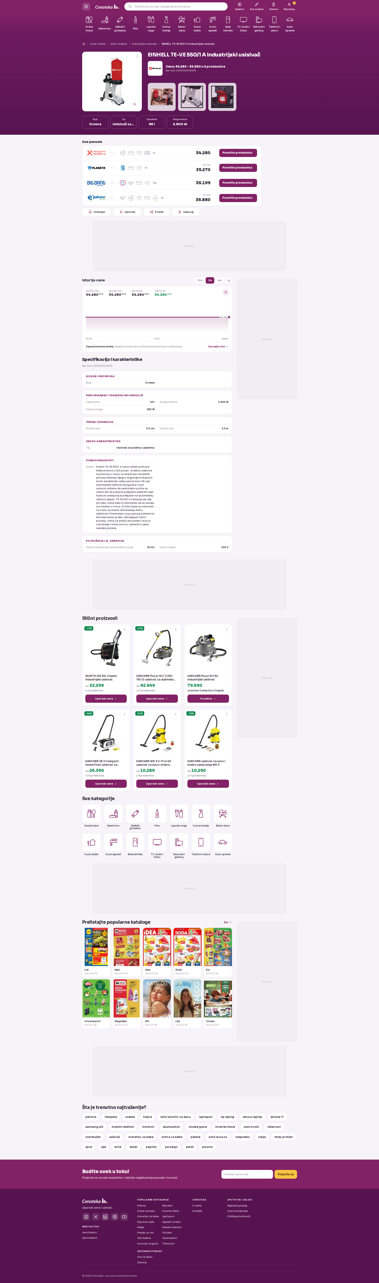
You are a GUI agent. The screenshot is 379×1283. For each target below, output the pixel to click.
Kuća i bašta (98, 44)
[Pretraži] (130, 6)
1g (228, 280)
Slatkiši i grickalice (135, 827)
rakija (262, 1137)
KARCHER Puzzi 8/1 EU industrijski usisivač (202, 677)
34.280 (203, 152)
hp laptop (227, 1117)
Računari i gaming (179, 856)
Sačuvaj (188, 212)
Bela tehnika (135, 854)
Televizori (168, 1243)
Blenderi (167, 1205)
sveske (130, 1117)
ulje (103, 1147)
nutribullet (93, 1137)
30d (199, 280)
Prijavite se (286, 1174)
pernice (90, 1117)
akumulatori (171, 1127)
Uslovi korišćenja (237, 1211)
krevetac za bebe (141, 1137)
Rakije (140, 1227)
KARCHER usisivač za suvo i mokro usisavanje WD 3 (206, 763)
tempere (111, 1117)
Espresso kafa (145, 1222)
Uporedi (130, 212)
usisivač (114, 1137)
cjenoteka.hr (89, 1237)
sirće (117, 1147)
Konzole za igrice (147, 1243)
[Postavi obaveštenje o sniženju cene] (225, 292)
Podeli (159, 212)
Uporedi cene (104, 698)
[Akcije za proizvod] (137, 56)
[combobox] (179, 7)
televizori (274, 1127)
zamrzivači (251, 1127)
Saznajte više (216, 346)
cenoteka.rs (89, 1232)
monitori (148, 1127)
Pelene (141, 1205)
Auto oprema (223, 854)
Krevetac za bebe (148, 1216)
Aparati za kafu (171, 1222)
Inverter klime (170, 1211)
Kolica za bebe (146, 1211)
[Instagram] (115, 1217)
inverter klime (225, 1127)
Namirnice (113, 825)
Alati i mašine (119, 44)
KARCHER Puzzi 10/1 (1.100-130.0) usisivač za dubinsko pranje (155, 677)
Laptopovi (168, 1216)
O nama (197, 1205)
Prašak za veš (145, 1232)
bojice (147, 1117)
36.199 (203, 182)
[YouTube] (124, 1217)
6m (219, 280)
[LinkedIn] (105, 1217)
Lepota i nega (179, 825)
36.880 (203, 197)
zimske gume (197, 1127)
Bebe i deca (223, 825)
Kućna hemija (201, 825)
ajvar (89, 1147)
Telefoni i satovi (201, 854)
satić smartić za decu (175, 1117)
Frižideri (167, 1232)
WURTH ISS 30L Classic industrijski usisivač (101, 677)
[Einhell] (155, 68)
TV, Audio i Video (157, 856)
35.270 (203, 167)
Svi (226, 922)
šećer (133, 1147)
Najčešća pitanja (237, 1205)
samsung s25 (94, 1127)
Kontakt (197, 1211)
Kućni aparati (113, 854)
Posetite (206, 698)
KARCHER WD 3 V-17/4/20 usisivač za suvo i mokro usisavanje (153, 763)
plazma (207, 1147)
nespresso (242, 1137)
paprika (151, 1147)
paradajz (171, 1147)
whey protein (283, 1137)
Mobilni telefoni (171, 1227)
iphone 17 (277, 1117)
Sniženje (99, 212)
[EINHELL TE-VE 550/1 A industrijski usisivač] (112, 81)
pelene (195, 1137)
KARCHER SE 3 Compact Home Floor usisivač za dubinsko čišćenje (102, 763)
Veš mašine (144, 1238)
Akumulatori (169, 1238)
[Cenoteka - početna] (107, 6)
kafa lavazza (218, 1137)
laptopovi (205, 1117)
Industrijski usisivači (144, 44)
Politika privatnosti (238, 1216)
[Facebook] (86, 1217)
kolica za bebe (172, 1137)
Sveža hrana (91, 825)
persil (190, 1147)
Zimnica (142, 1262)
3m (210, 280)
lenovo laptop (252, 1117)
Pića (157, 825)
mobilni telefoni (123, 1127)
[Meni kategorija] (86, 7)
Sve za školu (144, 1257)
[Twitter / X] (96, 1217)
